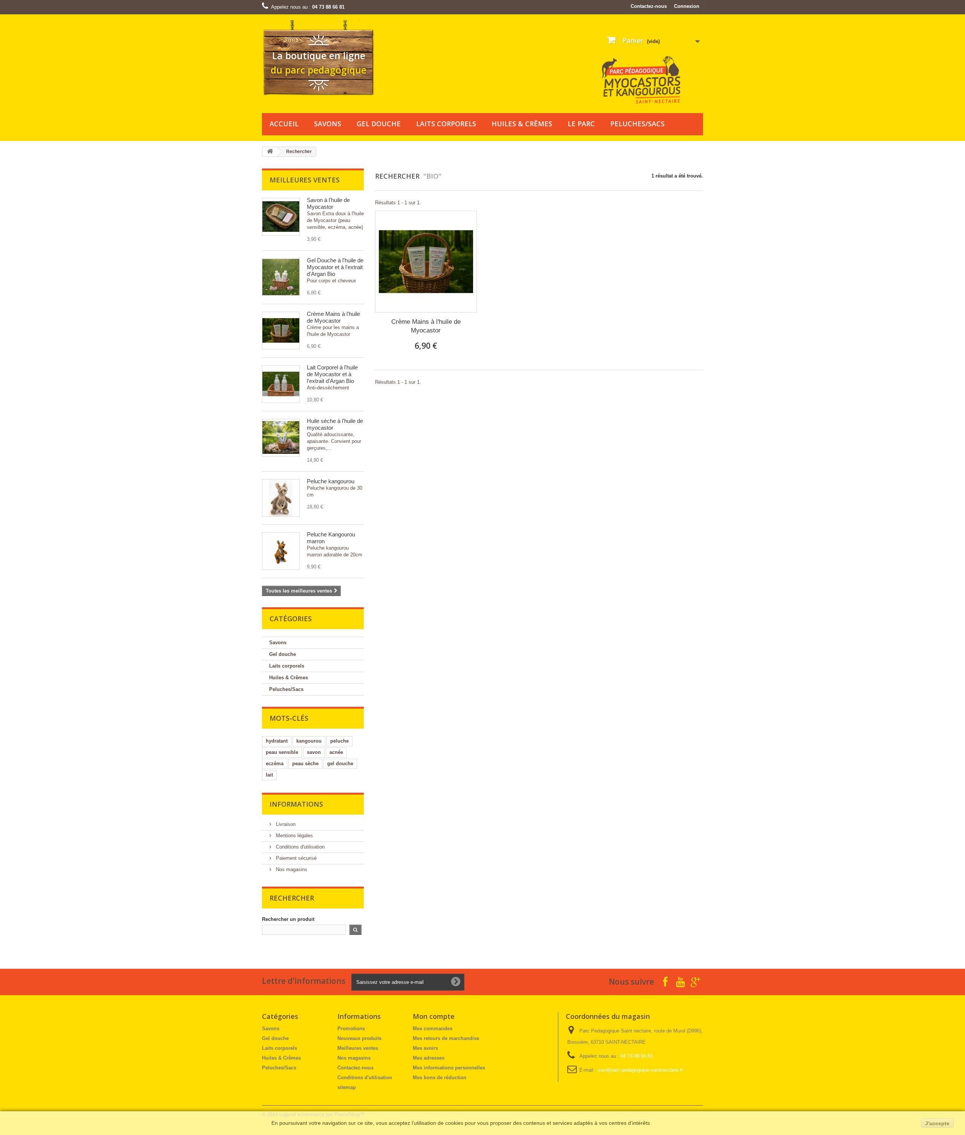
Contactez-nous (649, 6)
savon (314, 752)
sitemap (346, 1087)
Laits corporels (446, 123)
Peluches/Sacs (637, 123)
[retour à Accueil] (270, 151)
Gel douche (379, 123)
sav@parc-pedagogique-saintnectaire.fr (640, 1070)
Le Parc (581, 123)
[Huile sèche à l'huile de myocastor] (281, 437)
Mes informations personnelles (449, 1068)
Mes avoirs (425, 1048)
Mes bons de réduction (439, 1077)
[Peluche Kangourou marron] (281, 551)
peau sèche (305, 763)
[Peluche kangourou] (281, 498)
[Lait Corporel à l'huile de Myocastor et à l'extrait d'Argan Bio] (281, 384)
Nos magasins (290, 869)
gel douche (340, 763)
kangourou (309, 741)
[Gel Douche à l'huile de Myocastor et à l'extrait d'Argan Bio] (281, 277)
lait (269, 775)
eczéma (274, 763)
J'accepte (937, 1123)
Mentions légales (293, 835)
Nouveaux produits (359, 1038)
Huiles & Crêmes (522, 123)
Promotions (351, 1028)
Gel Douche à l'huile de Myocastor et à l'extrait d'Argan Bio (335, 267)
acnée (336, 752)
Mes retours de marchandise (446, 1038)
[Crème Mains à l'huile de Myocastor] (281, 330)
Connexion (686, 6)
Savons (327, 123)
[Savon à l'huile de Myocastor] (281, 217)
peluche (339, 741)
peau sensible (282, 752)
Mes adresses (428, 1058)
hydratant (277, 741)
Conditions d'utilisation (299, 847)
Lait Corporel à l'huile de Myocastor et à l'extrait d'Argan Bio (332, 374)
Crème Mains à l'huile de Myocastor (333, 317)
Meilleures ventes (305, 179)
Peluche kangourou (330, 481)
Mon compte (434, 1016)
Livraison (285, 824)
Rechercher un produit (288, 919)
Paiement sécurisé (295, 858)
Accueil (284, 123)
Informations (296, 804)
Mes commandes (432, 1028)
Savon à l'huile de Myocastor (328, 203)
